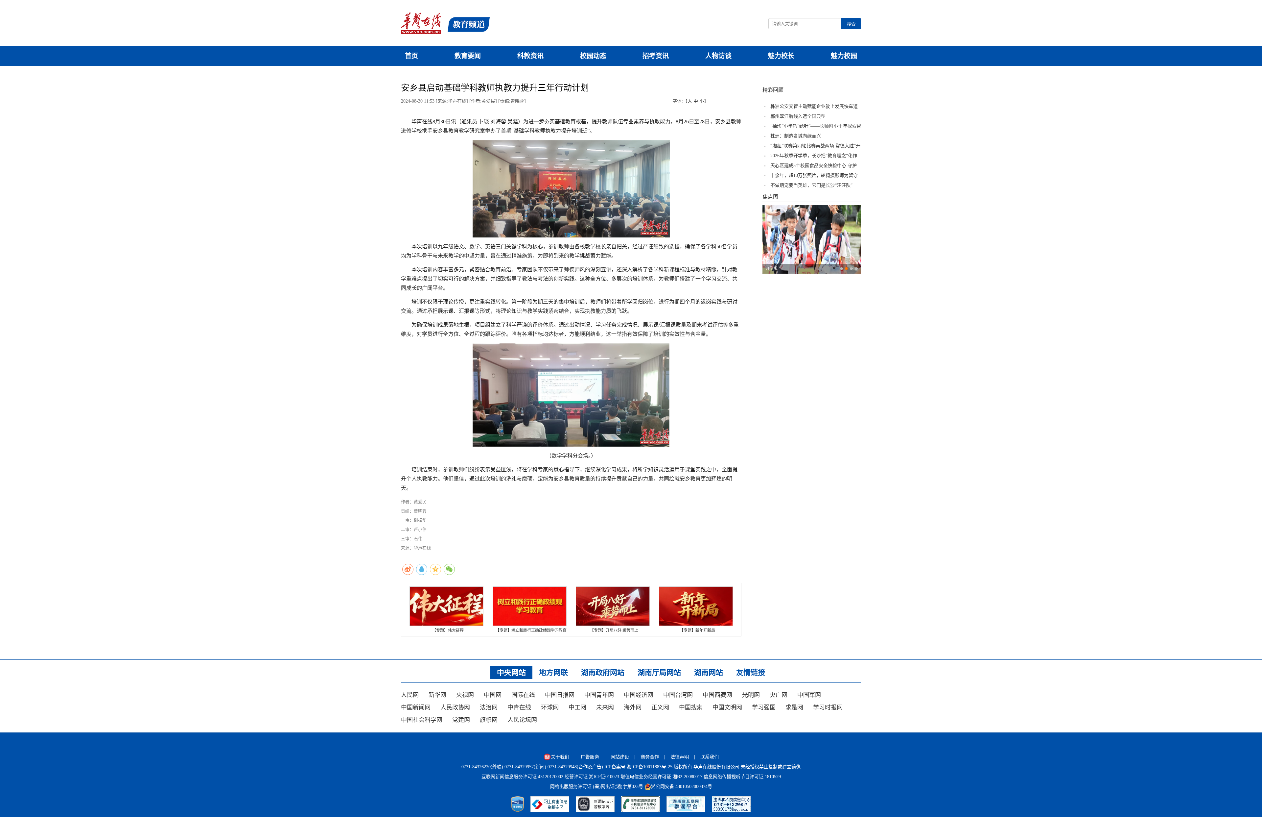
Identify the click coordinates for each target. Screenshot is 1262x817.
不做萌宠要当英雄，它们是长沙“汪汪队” (811, 185)
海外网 (633, 707)
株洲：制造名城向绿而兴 (795, 136)
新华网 (437, 695)
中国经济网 (638, 695)
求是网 (794, 707)
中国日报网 (559, 695)
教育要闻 (468, 56)
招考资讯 (656, 56)
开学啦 (772, 268)
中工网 (577, 707)
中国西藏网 (717, 695)
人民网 (410, 695)
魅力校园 (844, 56)
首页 (411, 56)
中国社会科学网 (421, 720)
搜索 (851, 24)
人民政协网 (455, 707)
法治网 (489, 707)
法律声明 (679, 757)
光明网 (751, 695)
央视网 (465, 695)
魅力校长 (781, 56)
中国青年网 (599, 695)
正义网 (660, 707)
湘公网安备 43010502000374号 (681, 786)
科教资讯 (530, 56)
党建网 (461, 720)
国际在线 (523, 695)
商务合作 (650, 757)
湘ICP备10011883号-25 (649, 766)
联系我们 (709, 757)
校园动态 (593, 56)
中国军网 (809, 695)
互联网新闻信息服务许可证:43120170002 (522, 776)
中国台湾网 (678, 695)
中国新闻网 (416, 707)
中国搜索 (691, 707)
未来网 (605, 707)
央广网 (778, 695)
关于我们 (560, 757)
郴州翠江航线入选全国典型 (798, 116)
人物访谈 (718, 56)
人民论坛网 (522, 720)
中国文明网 (727, 707)
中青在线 (519, 707)
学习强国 (764, 707)
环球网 (550, 707)
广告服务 (590, 757)
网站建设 (620, 757)
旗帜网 (489, 720)
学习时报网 (828, 707)
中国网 (493, 695)
